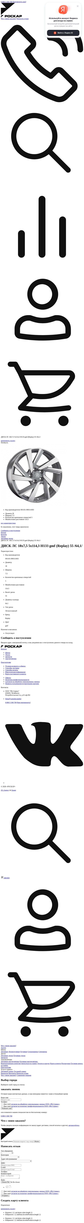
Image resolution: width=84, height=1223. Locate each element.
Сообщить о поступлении (10, 531)
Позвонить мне (7, 1108)
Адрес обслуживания (9, 1159)
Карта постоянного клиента (15, 674)
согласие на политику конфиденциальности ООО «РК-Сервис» (35, 1106)
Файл (3, 1180)
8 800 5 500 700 (6, 2)
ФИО (3, 1163)
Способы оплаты (11, 670)
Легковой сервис (7, 1071)
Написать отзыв (23, 19)
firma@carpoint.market (13, 699)
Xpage (13, 790)
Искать (37, 1141)
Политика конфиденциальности (17, 680)
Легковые (4, 1052)
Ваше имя (4, 1098)
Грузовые (23, 1052)
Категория (5, 1155)
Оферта (8, 678)
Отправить (5, 1195)
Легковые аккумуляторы (10, 1061)
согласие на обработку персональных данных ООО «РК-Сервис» (35, 1104)
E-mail (3, 1167)
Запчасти (8, 657)
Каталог (4, 649)
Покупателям (6, 662)
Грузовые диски (19, 1056)
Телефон (4, 1102)
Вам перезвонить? (24, 702)
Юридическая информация (15, 672)
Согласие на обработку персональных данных (22, 682)
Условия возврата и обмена (15, 666)
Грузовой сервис (20, 1071)
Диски (7, 655)
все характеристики (8, 523)
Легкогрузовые (14, 1052)
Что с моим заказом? (8, 19)
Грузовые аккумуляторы (29, 1061)
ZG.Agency (5, 790)
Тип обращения (7, 1151)
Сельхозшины (33, 1052)
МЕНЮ (7, 878)
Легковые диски (7, 1056)
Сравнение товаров (24, 1075)
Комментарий (6, 1174)
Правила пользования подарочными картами (22, 684)
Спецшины (42, 1052)
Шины (7, 653)
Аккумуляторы (10, 659)
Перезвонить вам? (19, 2)
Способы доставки (12, 668)
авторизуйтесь (74, 1125)
